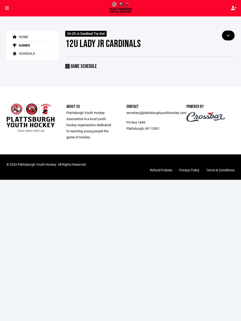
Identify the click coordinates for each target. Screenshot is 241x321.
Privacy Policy (189, 170)
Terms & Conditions (220, 170)
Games (24, 45)
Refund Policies (161, 170)
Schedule (26, 53)
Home (23, 37)
